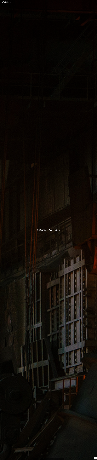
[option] (48, 230)
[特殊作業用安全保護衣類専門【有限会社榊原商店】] (6, 2)
